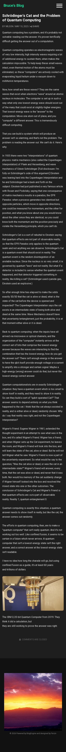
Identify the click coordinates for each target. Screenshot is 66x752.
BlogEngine (31, 733)
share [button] (35, 26)
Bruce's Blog (14, 5)
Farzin (53, 733)
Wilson (9, 26)
